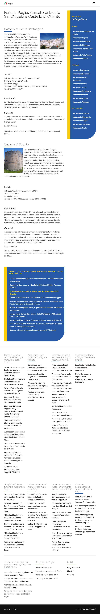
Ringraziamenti (73, 568)
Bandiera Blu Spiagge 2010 (47, 575)
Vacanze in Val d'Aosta (82, 55)
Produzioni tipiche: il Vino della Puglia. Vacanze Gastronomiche (85, 499)
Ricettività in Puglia (43, 568)
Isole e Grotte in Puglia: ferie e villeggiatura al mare (37, 526)
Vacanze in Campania (82, 117)
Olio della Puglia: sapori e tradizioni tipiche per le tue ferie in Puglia (85, 508)
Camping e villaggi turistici (46, 578)
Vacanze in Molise (80, 95)
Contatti (70, 575)
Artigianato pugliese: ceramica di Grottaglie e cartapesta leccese (37, 385)
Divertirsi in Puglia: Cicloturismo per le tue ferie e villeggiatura (60, 497)
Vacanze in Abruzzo (81, 70)
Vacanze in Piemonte (81, 45)
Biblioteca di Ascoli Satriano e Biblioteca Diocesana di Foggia (35, 298)
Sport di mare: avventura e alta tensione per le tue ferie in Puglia (61, 535)
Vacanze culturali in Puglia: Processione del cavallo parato (37, 376)
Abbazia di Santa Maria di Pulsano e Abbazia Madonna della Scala (13, 517)
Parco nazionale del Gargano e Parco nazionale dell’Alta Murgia (61, 367)
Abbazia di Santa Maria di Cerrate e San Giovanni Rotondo (13, 535)
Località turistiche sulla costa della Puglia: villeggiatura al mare (37, 497)
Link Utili (70, 571)
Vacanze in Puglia (80, 121)
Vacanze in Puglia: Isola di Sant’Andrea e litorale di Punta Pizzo (61, 376)
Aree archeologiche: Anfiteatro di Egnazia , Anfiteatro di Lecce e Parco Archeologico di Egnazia (13, 457)
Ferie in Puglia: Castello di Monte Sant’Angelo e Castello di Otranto (13, 390)
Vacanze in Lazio (80, 84)
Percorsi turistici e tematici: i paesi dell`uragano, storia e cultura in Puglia (18, 593)
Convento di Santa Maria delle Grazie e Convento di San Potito (14, 497)
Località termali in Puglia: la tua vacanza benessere (85, 367)
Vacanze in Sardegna (81, 124)
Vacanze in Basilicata (81, 74)
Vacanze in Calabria (81, 113)
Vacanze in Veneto (80, 59)
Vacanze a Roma (79, 87)
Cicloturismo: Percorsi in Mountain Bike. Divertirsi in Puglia (61, 506)
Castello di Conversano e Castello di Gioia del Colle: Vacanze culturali (14, 381)
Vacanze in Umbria (80, 98)
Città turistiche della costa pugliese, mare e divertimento (37, 506)
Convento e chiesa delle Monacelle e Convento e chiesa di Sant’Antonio (14, 526)
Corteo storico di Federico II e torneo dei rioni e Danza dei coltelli (37, 367)
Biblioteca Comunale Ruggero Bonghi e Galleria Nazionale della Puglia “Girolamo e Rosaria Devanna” (13, 411)
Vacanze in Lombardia (82, 41)
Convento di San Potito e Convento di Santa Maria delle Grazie (35, 320)
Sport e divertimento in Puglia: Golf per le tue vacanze (61, 515)
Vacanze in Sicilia (80, 128)
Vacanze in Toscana (81, 102)
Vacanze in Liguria (80, 38)
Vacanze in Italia (10, 609)
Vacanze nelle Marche (82, 91)
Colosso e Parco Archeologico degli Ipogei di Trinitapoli (32, 330)
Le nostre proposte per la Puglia (49, 571)
